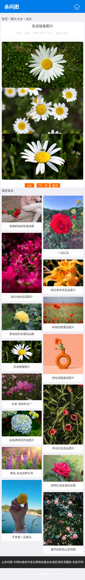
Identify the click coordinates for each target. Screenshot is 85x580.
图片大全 (17, 19)
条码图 (11, 6)
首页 (5, 19)
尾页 (55, 185)
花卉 (29, 19)
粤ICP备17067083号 (51, 573)
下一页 (43, 185)
